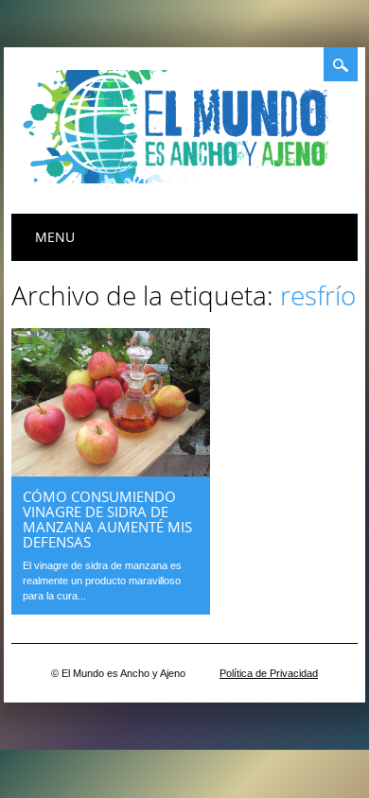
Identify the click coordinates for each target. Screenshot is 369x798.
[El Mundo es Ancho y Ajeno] (181, 178)
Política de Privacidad (269, 673)
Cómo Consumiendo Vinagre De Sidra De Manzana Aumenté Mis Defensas (107, 519)
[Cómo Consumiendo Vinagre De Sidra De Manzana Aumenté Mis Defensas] (110, 471)
